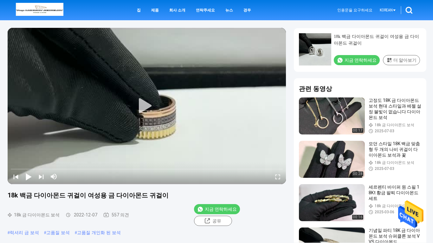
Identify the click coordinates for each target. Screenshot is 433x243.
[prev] (16, 176)
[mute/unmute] (54, 176)
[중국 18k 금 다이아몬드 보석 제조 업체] (39, 10)
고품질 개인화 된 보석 (99, 232)
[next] (41, 176)
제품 (155, 10)
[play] (147, 106)
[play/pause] (28, 176)
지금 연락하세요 (221, 209)
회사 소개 (177, 10)
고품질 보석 (58, 232)
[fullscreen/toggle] (277, 176)
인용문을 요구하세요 (354, 10)
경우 (247, 10)
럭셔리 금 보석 (24, 232)
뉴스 (229, 10)
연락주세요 (205, 10)
